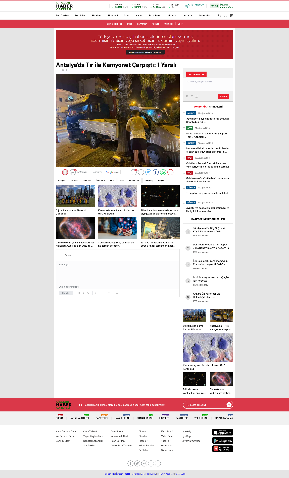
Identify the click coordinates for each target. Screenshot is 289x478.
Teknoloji (149, 180)
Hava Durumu (122, 416)
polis (122, 180)
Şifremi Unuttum (191, 440)
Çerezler (145, 473)
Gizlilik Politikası (132, 473)
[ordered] (96, 293)
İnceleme (100, 180)
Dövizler (143, 436)
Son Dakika (62, 15)
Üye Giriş (186, 431)
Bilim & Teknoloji (114, 23)
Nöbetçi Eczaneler (93, 440)
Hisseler (164, 416)
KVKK (153, 473)
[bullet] (101, 293)
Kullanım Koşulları (165, 473)
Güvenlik (87, 180)
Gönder (66, 292)
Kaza (112, 180)
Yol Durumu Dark (65, 436)
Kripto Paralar (224, 416)
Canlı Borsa (117, 431)
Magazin (155, 23)
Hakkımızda (109, 473)
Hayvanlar (142, 23)
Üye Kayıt (187, 436)
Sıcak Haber (167, 450)
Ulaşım (161, 180)
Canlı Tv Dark (90, 431)
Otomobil (168, 23)
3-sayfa (61, 180)
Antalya (74, 180)
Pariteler (182, 416)
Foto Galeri (155, 15)
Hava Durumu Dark (66, 431)
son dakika (134, 180)
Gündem (96, 15)
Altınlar (143, 431)
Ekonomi (113, 15)
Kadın (139, 15)
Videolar (172, 15)
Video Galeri (167, 436)
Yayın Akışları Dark (93, 436)
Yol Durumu (201, 416)
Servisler (80, 15)
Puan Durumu (145, 416)
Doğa (129, 23)
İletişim (119, 473)
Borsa (59, 416)
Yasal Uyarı (180, 473)
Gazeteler (204, 15)
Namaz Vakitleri (79, 416)
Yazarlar (188, 15)
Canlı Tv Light (63, 440)
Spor (127, 15)
